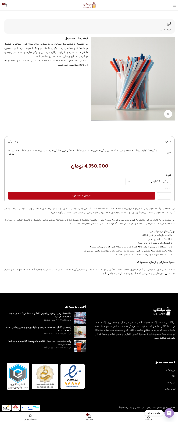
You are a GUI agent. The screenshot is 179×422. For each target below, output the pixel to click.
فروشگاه (171, 370)
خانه (169, 30)
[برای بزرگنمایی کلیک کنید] (168, 114)
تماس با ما (170, 389)
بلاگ (173, 376)
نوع (169, 175)
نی (161, 30)
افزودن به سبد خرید (81, 195)
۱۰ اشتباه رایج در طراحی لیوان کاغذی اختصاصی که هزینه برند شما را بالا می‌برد (40, 315)
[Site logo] (89, 5)
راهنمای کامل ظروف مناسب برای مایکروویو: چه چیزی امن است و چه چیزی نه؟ (38, 329)
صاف (166, 188)
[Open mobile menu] (174, 5)
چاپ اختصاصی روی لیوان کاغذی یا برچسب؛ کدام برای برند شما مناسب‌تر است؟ (39, 343)
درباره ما (171, 383)
